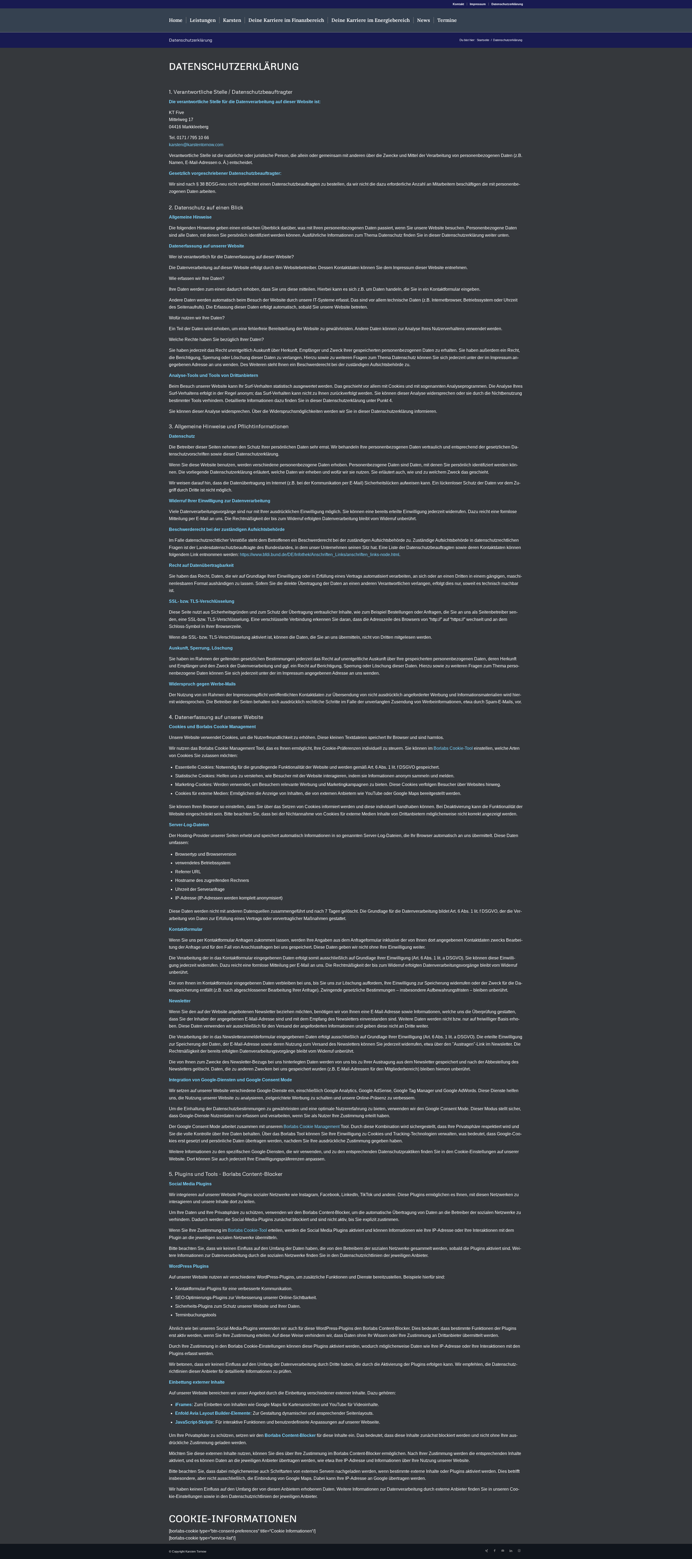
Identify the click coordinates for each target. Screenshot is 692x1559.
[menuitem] (458, 4)
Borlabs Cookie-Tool (453, 748)
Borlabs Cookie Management (312, 1126)
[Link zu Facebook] (495, 1551)
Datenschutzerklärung (507, 4)
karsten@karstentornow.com (196, 144)
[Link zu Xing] (487, 1551)
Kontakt (458, 4)
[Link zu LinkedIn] (511, 1551)
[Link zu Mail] (503, 1551)
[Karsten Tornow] (497, 20)
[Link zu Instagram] (519, 1551)
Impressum (478, 4)
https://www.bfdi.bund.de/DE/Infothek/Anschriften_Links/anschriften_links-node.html (319, 554)
